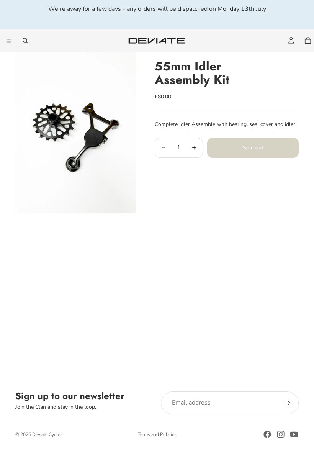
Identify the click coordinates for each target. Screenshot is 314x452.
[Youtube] (294, 434)
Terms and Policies (157, 434)
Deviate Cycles (47, 434)
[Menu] (9, 40)
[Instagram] (280, 434)
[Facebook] (267, 434)
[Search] (25, 40)
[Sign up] (287, 403)
